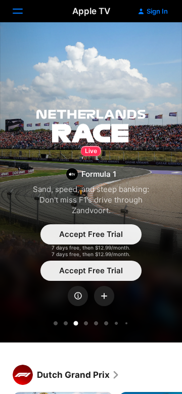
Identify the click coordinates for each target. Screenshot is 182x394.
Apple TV (91, 11)
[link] (78, 374)
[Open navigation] (24, 11)
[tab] (56, 323)
